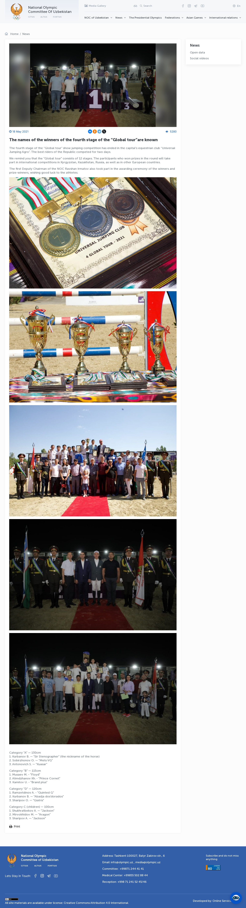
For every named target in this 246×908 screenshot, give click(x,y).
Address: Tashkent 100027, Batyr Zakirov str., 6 (133, 855)
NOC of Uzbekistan (97, 17)
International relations (223, 17)
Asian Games (194, 17)
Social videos (199, 58)
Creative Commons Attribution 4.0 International (96, 902)
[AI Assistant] (236, 898)
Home (14, 34)
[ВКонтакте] (90, 131)
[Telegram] (99, 131)
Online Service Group (227, 900)
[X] (104, 131)
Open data (197, 52)
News (118, 17)
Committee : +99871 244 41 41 (123, 868)
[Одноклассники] (95, 131)
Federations (172, 17)
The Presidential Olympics (145, 17)
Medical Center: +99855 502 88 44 (125, 875)
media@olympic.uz (147, 862)
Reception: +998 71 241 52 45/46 (124, 881)
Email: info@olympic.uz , (118, 862)
